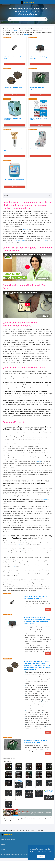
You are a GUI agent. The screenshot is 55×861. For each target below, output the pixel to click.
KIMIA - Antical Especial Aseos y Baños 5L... (14, 179)
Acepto (41, 856)
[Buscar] (45, 18)
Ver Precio (14, 64)
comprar (38, 461)
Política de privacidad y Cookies (8, 839)
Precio (17, 29)
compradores (19, 550)
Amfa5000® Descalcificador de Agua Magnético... (39, 57)
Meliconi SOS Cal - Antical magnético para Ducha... (14, 57)
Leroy (26, 34)
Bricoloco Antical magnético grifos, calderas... (13, 88)
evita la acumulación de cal (18, 434)
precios (19, 545)
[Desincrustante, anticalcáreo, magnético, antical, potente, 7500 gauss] (40, 77)
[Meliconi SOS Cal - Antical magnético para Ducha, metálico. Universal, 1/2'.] (14, 47)
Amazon (13, 566)
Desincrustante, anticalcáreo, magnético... (37, 88)
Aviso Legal (3, 844)
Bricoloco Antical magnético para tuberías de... (12, 119)
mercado (44, 499)
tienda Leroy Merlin (19, 240)
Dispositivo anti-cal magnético (37, 149)
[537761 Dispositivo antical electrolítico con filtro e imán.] (14, 139)
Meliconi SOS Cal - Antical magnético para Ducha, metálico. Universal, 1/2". (36, 597)
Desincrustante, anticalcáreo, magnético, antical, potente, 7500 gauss (35, 741)
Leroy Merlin (14, 30)
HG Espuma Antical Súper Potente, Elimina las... (38, 119)
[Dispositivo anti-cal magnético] (40, 139)
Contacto (3, 849)
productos (25, 229)
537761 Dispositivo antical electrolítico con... (13, 149)
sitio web (44, 240)
